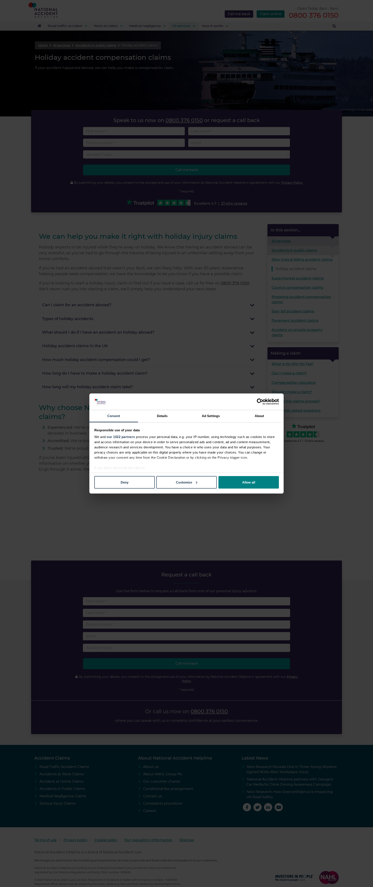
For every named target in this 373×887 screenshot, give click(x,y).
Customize (184, 482)
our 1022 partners (121, 437)
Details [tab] (162, 416)
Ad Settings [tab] (211, 416)
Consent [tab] (113, 416)
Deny (124, 482)
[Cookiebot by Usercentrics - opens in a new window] (260, 402)
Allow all (248, 482)
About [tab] (259, 416)
